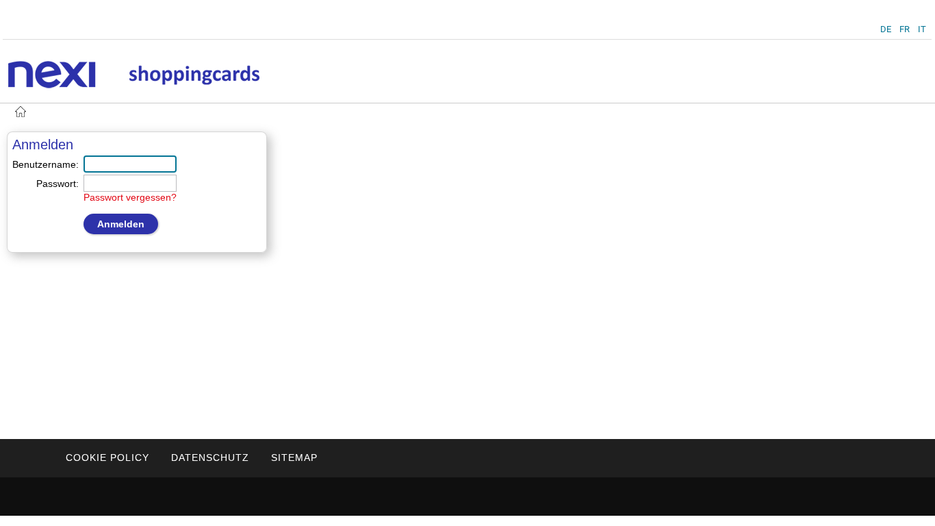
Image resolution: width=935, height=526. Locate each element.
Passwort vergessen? (130, 197)
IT (922, 29)
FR (904, 29)
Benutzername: (45, 164)
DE (885, 29)
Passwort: (57, 183)
